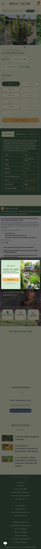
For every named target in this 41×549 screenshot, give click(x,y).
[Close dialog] (38, 261)
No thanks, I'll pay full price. (11, 283)
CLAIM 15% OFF (11, 279)
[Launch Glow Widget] (5, 544)
